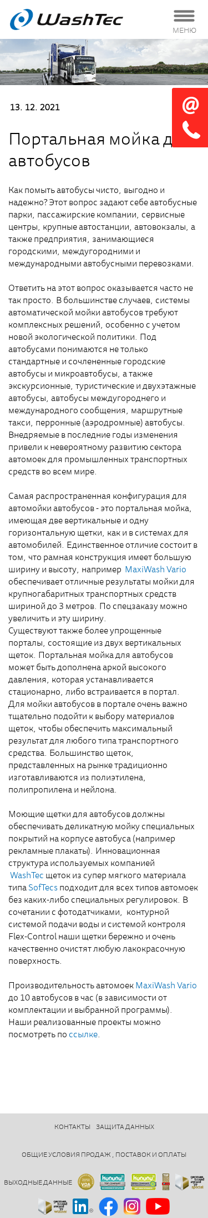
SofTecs (43, 888)
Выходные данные (38, 1183)
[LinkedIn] (83, 1207)
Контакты (72, 1127)
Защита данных (125, 1127)
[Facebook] (108, 1207)
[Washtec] (80, 19)
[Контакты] (190, 117)
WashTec (27, 876)
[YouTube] (158, 1207)
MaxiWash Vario (155, 570)
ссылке (83, 1035)
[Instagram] (132, 1207)
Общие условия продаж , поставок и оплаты (104, 1155)
